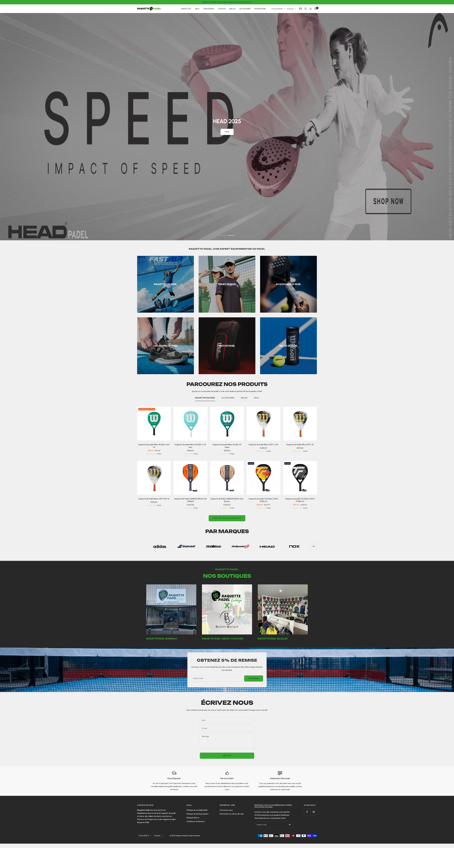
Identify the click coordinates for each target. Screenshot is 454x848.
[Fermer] (253, 398)
